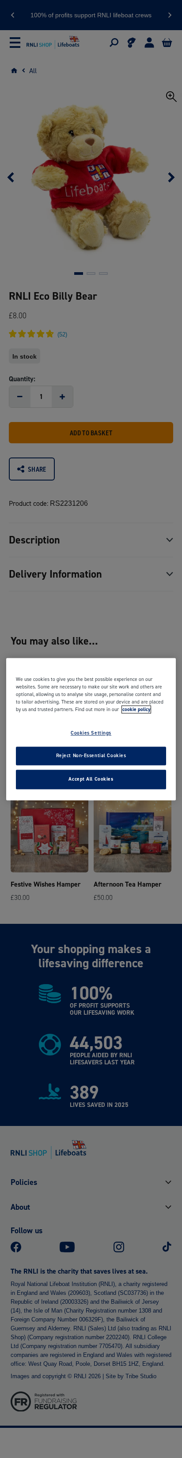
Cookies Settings (91, 733)
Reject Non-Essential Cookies (91, 755)
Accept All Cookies (90, 779)
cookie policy (136, 709)
